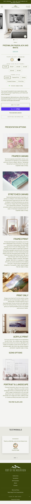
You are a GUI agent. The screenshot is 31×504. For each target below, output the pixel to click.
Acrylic (7, 77)
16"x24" (12, 66)
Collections (15, 475)
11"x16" (5, 66)
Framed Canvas (11, 81)
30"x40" (12, 70)
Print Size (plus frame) (15, 63)
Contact (15, 485)
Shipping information (15, 116)
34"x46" (19, 70)
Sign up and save (15, 496)
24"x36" (25, 66)
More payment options (15, 112)
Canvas (24, 77)
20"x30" (18, 66)
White (15, 59)
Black (19, 59)
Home (15, 42)
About (15, 483)
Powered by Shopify (15, 499)
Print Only (21, 81)
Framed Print (15, 77)
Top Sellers (15, 478)
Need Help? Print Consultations (15, 492)
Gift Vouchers (15, 480)
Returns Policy (15, 490)
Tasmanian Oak (12, 59)
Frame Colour (15, 56)
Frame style (15, 74)
